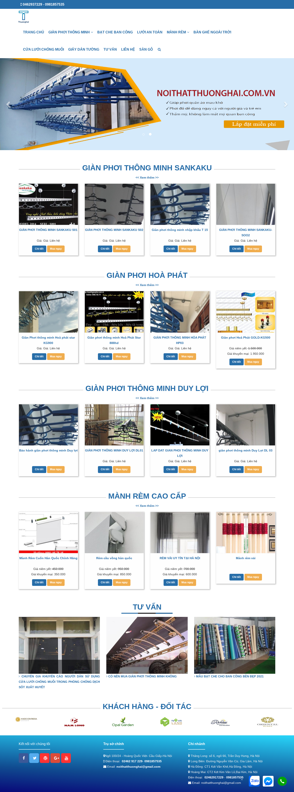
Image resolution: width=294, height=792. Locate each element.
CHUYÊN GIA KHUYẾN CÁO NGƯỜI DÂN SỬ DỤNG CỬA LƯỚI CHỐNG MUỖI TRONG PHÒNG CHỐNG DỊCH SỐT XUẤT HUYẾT (59, 682)
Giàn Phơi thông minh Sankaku (147, 167)
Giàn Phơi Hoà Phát (147, 275)
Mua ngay (56, 248)
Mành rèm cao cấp (147, 496)
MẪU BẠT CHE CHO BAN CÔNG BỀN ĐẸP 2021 (229, 676)
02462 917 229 (132, 761)
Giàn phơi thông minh (69, 32)
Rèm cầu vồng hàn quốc (114, 558)
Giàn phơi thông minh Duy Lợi (147, 388)
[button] (8, 104)
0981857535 (153, 761)
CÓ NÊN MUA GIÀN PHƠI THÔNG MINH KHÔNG (142, 676)
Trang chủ (33, 32)
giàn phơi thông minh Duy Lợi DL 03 (245, 450)
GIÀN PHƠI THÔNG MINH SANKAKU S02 (114, 230)
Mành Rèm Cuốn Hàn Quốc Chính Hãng (48, 558)
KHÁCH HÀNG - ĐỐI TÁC (147, 706)
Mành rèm (176, 32)
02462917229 (213, 777)
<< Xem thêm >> (147, 177)
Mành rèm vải (245, 558)
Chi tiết (39, 248)
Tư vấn (110, 49)
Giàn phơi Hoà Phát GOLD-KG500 (245, 337)
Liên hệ (128, 49)
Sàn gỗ (146, 49)
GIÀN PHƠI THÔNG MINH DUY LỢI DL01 (114, 450)
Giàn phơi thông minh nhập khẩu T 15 (180, 230)
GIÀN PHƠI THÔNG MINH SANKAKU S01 (48, 230)
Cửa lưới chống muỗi (43, 49)
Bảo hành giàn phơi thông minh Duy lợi (48, 450)
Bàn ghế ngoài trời (212, 32)
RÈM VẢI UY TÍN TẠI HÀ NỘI (180, 558)
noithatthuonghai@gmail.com (138, 766)
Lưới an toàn (149, 32)
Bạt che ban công (115, 32)
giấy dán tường (83, 49)
